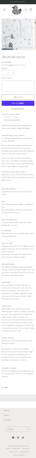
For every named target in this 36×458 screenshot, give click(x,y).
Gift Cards (7, 420)
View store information (12, 120)
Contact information (19, 455)
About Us (7, 410)
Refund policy (16, 448)
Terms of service (13, 451)
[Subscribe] (27, 429)
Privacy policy (26, 448)
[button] (4, 9)
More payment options (18, 108)
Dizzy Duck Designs (17, 446)
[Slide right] (22, 54)
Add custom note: (7, 78)
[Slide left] (14, 54)
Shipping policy (24, 451)
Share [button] (6, 387)
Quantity (4, 68)
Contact (6, 415)
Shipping (11, 65)
